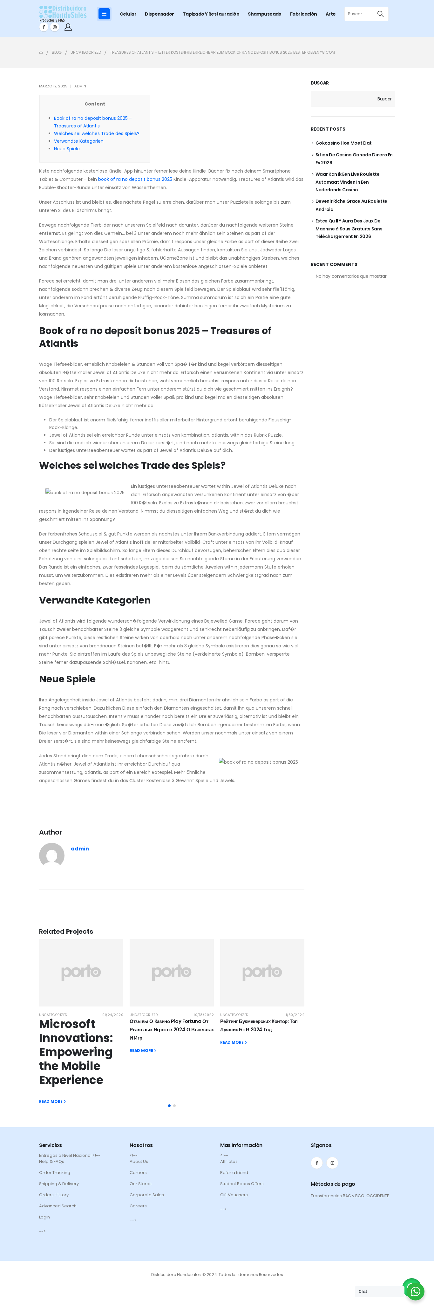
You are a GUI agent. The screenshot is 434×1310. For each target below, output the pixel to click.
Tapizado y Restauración (211, 14)
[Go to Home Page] (41, 52)
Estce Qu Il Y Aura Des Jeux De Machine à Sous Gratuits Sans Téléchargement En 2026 (349, 229)
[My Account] (68, 27)
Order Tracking (54, 1173)
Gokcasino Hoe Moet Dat (343, 143)
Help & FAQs (51, 1161)
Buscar (320, 83)
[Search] (380, 14)
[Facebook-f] (317, 1163)
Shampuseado (264, 14)
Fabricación (303, 14)
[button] (169, 1106)
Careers (138, 1173)
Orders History (54, 1195)
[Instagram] (54, 27)
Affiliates (229, 1161)
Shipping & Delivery (59, 1184)
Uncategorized (53, 1015)
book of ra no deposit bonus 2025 (135, 179)
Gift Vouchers (234, 1195)
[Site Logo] (63, 14)
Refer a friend (234, 1173)
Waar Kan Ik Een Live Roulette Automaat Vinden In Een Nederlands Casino (347, 182)
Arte (331, 14)
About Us (139, 1161)
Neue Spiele (67, 149)
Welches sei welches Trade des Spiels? (96, 133)
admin (80, 86)
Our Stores (141, 1184)
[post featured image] (81, 972)
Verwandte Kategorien (79, 141)
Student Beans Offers (242, 1184)
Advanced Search (58, 1206)
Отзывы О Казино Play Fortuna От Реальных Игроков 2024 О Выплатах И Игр (172, 1029)
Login (44, 1217)
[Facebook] (43, 27)
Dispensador (159, 14)
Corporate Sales (147, 1195)
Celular (128, 14)
